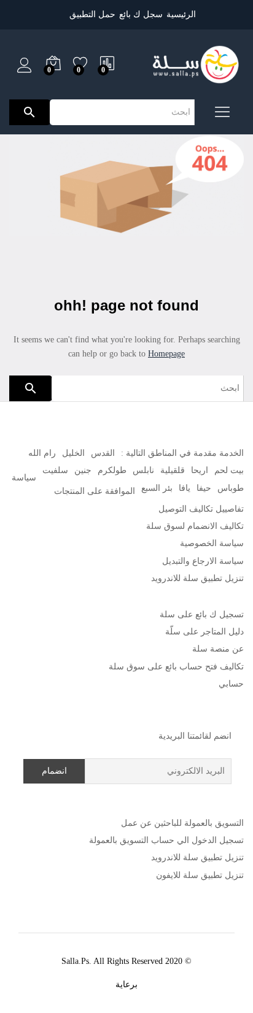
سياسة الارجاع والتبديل (203, 561)
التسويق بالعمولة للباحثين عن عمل (182, 823)
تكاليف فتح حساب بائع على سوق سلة (176, 666)
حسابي (231, 683)
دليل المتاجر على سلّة (204, 631)
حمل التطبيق (92, 14)
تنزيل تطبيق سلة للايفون (200, 875)
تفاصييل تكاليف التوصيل (201, 509)
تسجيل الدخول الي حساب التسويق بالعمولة (166, 840)
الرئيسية (181, 14)
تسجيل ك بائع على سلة (202, 614)
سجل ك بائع (141, 14)
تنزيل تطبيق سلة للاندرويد (197, 578)
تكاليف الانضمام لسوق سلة (195, 526)
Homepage (166, 353)
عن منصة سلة (218, 648)
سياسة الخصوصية (212, 543)
